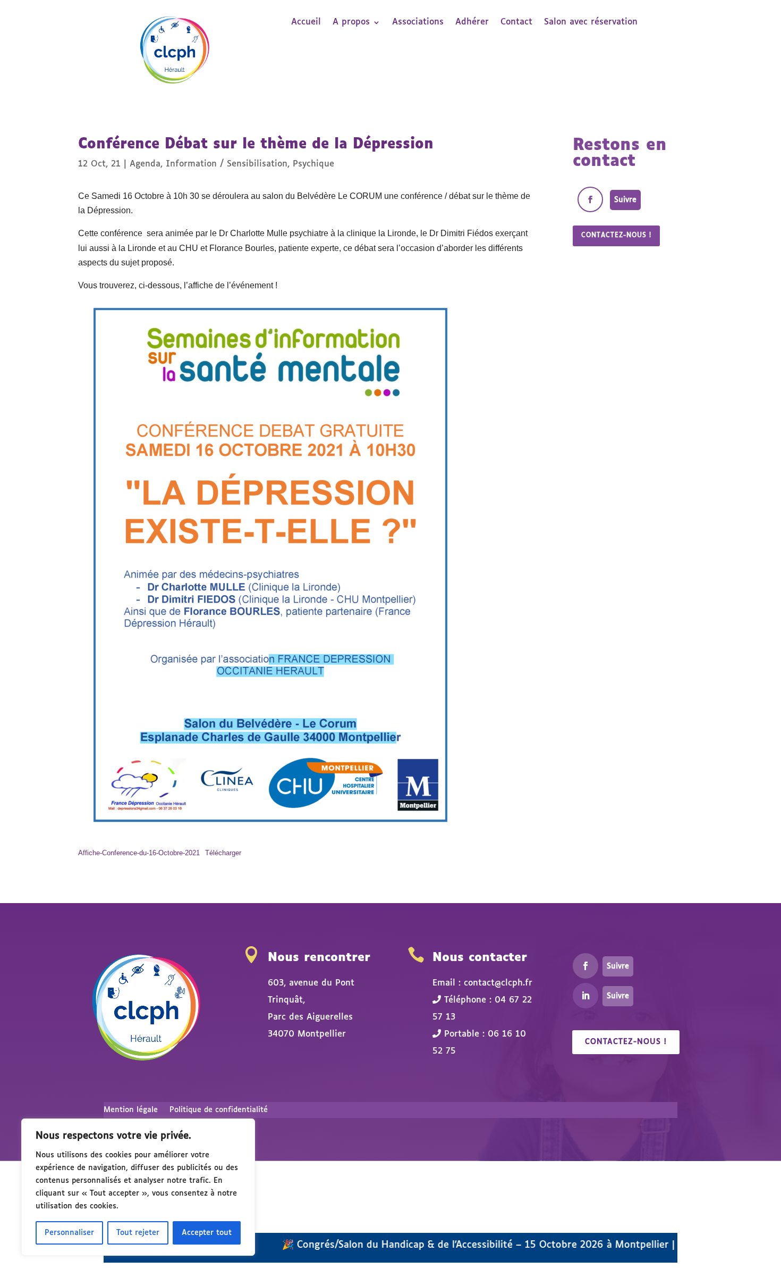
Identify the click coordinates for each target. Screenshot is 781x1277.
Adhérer (472, 23)
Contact (516, 23)
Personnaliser (69, 1233)
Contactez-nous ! (616, 235)
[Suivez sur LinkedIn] (585, 995)
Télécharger (223, 853)
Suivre (625, 200)
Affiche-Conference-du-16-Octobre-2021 (139, 853)
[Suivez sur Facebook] (590, 199)
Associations (418, 23)
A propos (351, 23)
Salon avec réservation (591, 23)
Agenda (145, 164)
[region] (138, 1187)
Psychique (313, 164)
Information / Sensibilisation (226, 164)
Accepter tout (207, 1233)
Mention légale (131, 1110)
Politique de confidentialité (218, 1110)
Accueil (306, 23)
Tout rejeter (137, 1233)
